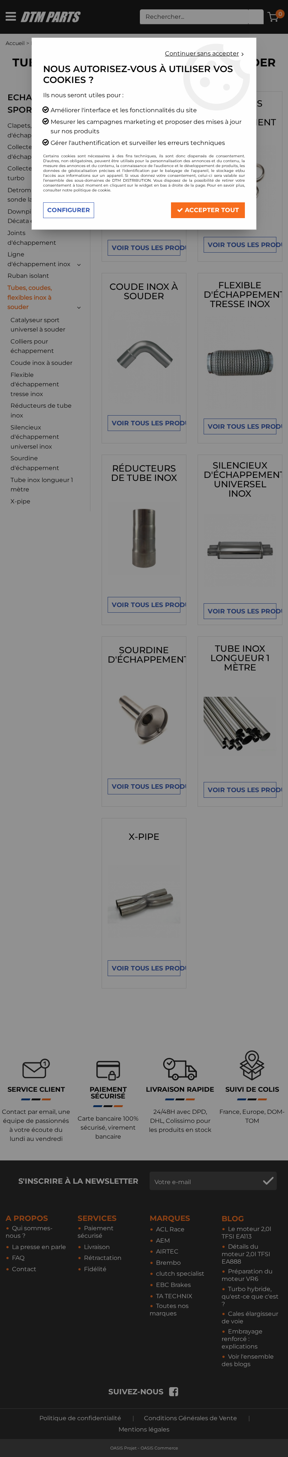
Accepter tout (211, 210)
